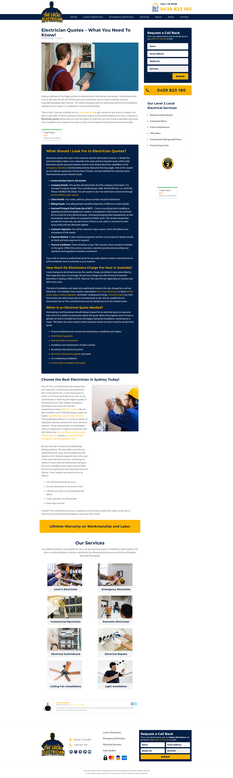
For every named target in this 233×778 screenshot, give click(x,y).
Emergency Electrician (121, 17)
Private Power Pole (159, 145)
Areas (171, 17)
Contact (184, 17)
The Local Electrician (77, 705)
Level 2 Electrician (93, 17)
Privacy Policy (116, 773)
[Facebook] (132, 703)
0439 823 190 (176, 9)
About (158, 17)
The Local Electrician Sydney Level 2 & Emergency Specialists (116, 771)
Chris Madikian (62, 703)
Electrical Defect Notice (161, 115)
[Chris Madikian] (48, 706)
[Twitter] (135, 703)
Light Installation (116, 686)
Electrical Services (112, 744)
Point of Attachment (160, 127)
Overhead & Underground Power (165, 139)
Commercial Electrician (66, 621)
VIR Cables (155, 133)
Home (73, 17)
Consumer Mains (158, 121)
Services (144, 17)
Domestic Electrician (116, 621)
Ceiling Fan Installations (65, 686)
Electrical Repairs (116, 654)
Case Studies (109, 750)
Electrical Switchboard (65, 654)
